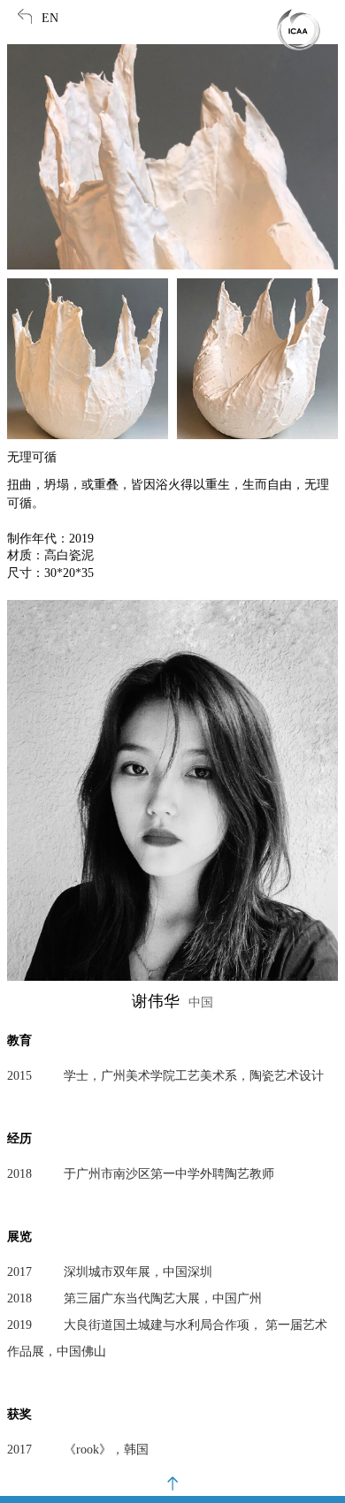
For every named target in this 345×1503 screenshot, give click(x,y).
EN (50, 18)
